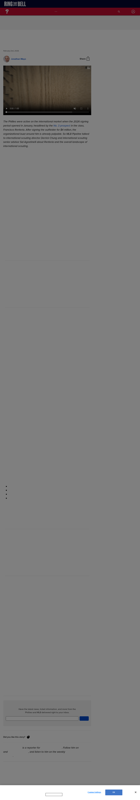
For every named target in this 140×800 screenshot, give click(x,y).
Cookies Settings (94, 793)
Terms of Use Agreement (71, 797)
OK (114, 793)
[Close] (136, 794)
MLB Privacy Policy (50, 797)
